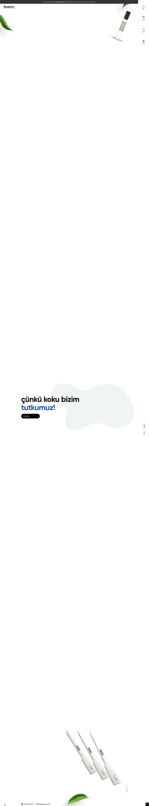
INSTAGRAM (144, 426)
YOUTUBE (144, 433)
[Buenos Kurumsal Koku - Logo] (9, 7)
